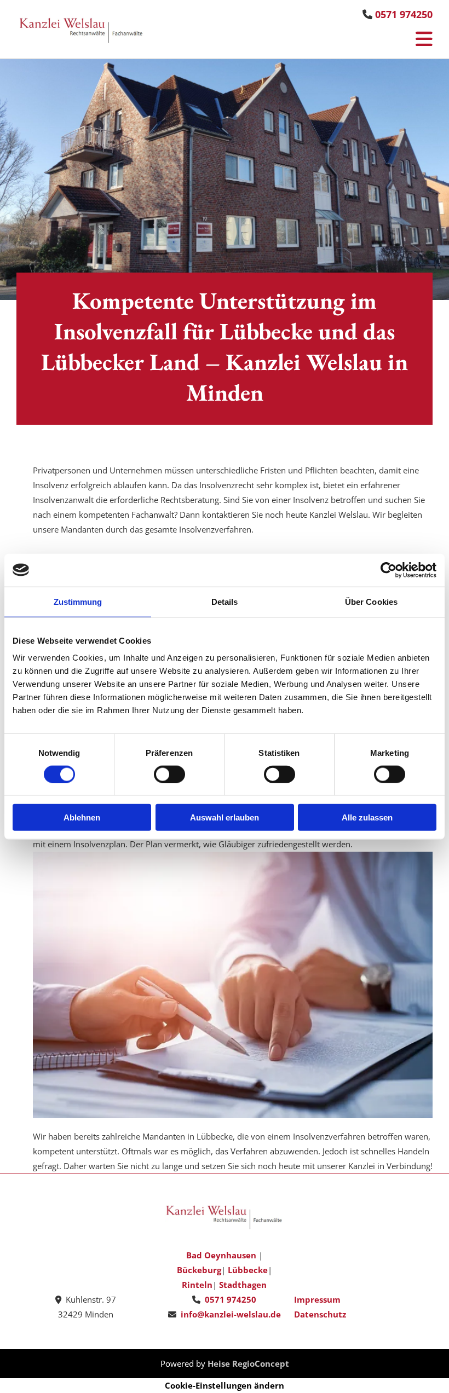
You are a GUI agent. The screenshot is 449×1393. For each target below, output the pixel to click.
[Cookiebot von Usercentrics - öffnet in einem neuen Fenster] (388, 570)
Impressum (317, 1299)
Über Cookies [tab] (371, 601)
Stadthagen (243, 1284)
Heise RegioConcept (248, 1363)
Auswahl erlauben (224, 817)
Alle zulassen (367, 817)
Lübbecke (248, 1269)
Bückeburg (199, 1269)
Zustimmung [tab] (78, 601)
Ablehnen (82, 817)
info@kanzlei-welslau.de (231, 1314)
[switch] (169, 774)
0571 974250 (404, 14)
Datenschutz (320, 1314)
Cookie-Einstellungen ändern (224, 1385)
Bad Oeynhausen (221, 1255)
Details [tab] (224, 601)
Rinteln (197, 1284)
